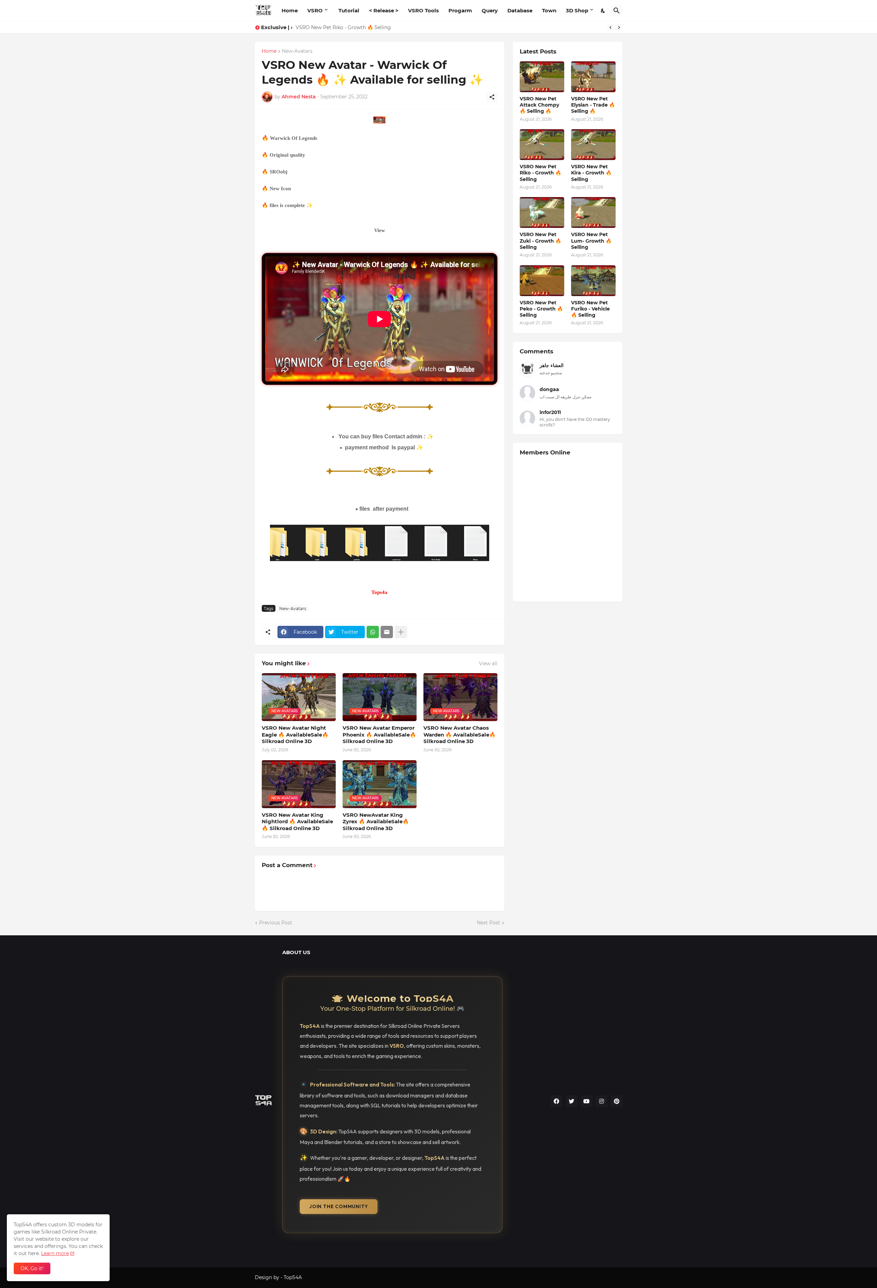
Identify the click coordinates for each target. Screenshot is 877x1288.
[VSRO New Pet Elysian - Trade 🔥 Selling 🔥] (593, 76)
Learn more (55, 1253)
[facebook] (556, 1101)
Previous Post (275, 923)
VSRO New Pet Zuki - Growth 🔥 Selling (540, 240)
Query (490, 10)
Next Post (488, 923)
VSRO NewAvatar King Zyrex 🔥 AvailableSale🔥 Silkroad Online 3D (376, 821)
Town (549, 10)
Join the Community (338, 1206)
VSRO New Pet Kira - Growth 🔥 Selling (591, 172)
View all (488, 663)
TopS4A (293, 1277)
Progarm (460, 10)
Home (290, 10)
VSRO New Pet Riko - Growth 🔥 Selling (540, 172)
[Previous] (610, 27)
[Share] (491, 97)
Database (519, 10)
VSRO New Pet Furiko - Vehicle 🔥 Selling (590, 309)
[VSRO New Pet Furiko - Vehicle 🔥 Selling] (593, 280)
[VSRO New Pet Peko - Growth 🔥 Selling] (542, 280)
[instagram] (601, 1101)
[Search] (616, 10)
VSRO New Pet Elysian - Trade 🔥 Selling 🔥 (593, 105)
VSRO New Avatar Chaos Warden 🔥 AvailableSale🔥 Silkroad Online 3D (459, 734)
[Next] (619, 27)
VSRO (315, 10)
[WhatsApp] (373, 632)
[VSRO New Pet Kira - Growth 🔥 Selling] (593, 144)
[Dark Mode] (603, 10)
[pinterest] (616, 1101)
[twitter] (571, 1101)
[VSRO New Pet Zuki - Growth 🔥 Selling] (542, 212)
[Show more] (401, 632)
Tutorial (348, 10)
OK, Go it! (32, 1268)
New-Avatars (297, 51)
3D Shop (577, 10)
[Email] (387, 632)
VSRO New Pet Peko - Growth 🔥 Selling (541, 309)
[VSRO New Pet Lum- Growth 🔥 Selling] (593, 212)
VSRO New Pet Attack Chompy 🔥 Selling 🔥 (539, 105)
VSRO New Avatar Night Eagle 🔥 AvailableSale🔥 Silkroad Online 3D (295, 734)
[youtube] (586, 1101)
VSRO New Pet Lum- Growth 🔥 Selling (591, 240)
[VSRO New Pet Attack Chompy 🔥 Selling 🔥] (542, 76)
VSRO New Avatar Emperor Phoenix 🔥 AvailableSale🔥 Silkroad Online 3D (379, 734)
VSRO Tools (423, 10)
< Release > (383, 10)
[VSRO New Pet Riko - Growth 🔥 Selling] (542, 144)
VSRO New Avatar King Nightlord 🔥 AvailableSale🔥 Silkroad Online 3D (297, 821)
